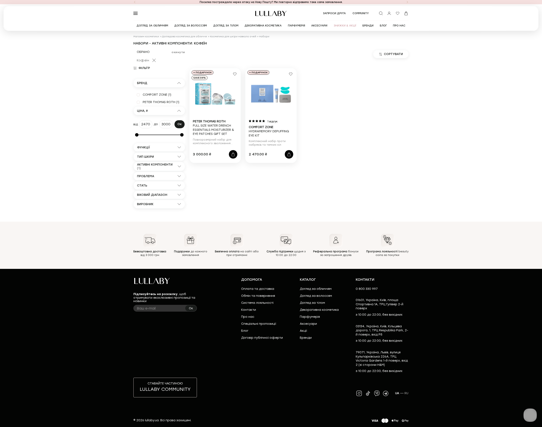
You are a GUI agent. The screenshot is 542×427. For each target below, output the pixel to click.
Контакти (248, 310)
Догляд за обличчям (316, 289)
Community (361, 13)
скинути (178, 52)
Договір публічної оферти (262, 338)
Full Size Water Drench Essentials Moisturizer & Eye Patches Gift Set (213, 128)
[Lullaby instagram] (359, 393)
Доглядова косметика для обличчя (184, 36)
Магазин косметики (146, 36)
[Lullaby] (271, 13)
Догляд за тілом (312, 303)
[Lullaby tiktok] (368, 393)
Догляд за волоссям (316, 296)
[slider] (136, 135)
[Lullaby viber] (376, 393)
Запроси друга (334, 13)
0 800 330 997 (367, 289)
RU (406, 393)
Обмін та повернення (258, 296)
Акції (303, 331)
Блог (244, 331)
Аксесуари (308, 324)
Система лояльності (257, 303)
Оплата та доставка (257, 289)
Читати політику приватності (286, 420)
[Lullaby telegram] (385, 393)
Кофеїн (143, 60)
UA (397, 393)
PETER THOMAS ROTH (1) (161, 102)
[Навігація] (134, 2)
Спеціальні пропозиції (258, 324)
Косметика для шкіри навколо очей (233, 36)
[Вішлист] (397, 13)
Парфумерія (310, 317)
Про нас (247, 317)
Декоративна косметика (319, 310)
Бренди (306, 338)
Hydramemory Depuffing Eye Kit (269, 131)
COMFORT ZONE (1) (157, 95)
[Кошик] (406, 13)
